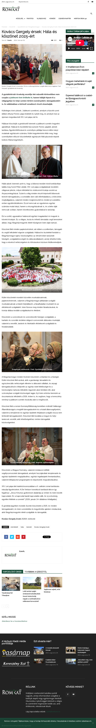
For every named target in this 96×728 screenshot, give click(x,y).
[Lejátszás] (69, 48)
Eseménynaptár (65, 18)
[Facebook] (88, 2)
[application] (80, 43)
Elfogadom (48, 724)
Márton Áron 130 (80, 18)
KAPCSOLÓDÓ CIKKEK (12, 572)
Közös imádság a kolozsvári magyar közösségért (84, 650)
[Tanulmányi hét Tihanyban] (11, 584)
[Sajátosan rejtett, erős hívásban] (53, 582)
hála (22, 527)
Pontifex (30, 18)
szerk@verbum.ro (53, 711)
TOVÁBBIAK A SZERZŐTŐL (36, 572)
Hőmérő (52, 18)
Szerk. (9, 40)
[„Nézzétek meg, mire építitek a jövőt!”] (71, 661)
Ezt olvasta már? (42, 641)
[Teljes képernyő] (91, 48)
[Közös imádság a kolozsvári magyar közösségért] (71, 650)
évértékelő (14, 527)
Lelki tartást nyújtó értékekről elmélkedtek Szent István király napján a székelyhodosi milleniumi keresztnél (31, 596)
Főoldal (4, 27)
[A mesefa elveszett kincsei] (39, 650)
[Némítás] (87, 48)
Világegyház (41, 18)
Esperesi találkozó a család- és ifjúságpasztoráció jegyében (79, 98)
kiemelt (29, 527)
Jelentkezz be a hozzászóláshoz (14, 621)
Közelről (19, 18)
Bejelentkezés (23, 2)
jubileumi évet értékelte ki (21, 97)
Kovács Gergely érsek (41, 527)
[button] (91, 14)
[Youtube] (92, 2)
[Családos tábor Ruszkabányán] (39, 661)
